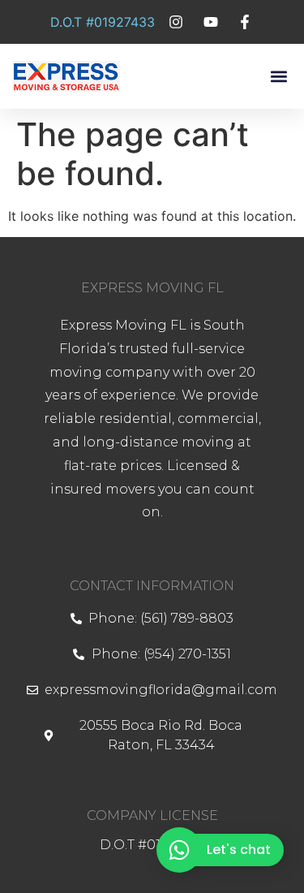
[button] (278, 76)
